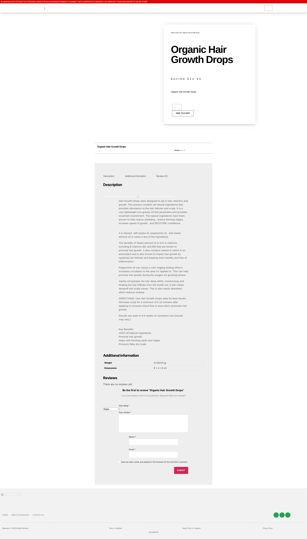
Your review (125, 412)
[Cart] (268, 8)
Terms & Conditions (115, 528)
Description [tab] (108, 176)
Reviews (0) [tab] (162, 176)
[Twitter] (282, 515)
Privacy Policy (267, 528)
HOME (5, 515)
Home (173, 33)
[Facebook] (276, 515)
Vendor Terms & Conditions (192, 528)
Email (132, 449)
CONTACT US (38, 515)
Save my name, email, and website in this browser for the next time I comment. (154, 462)
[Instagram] (287, 515)
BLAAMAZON (153, 532)
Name (132, 437)
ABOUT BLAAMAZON (20, 515)
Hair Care (179, 33)
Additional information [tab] (135, 176)
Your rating (124, 406)
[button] (148, 148)
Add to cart (183, 113)
